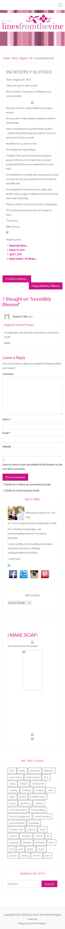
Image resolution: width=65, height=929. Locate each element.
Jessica (13, 835)
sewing (24, 855)
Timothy (37, 855)
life (48, 835)
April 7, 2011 (15, 254)
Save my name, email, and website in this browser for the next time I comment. (32, 466)
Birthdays (49, 770)
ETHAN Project (38, 796)
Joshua (38, 835)
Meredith (40, 842)
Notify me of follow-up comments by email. (28, 484)
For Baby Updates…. (17, 279)
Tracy (9, 79)
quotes (30, 849)
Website (6, 446)
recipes (13, 855)
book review (16, 777)
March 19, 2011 (17, 250)
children (24, 783)
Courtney (26, 790)
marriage (14, 842)
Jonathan (26, 835)
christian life (38, 783)
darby (12, 796)
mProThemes (38, 923)
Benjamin (35, 770)
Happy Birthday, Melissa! (45, 286)
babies (22, 770)
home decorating (18, 809)
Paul (12, 849)
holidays (38, 803)
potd (20, 849)
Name (6, 419)
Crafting (39, 790)
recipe (41, 849)
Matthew (27, 842)
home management (20, 816)
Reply (7, 343)
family (13, 803)
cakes (13, 783)
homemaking (38, 809)
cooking (14, 790)
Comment (7, 374)
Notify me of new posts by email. (22, 490)
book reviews (33, 777)
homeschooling (42, 816)
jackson (31, 829)
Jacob (43, 829)
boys (46, 777)
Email (6, 433)
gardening (25, 803)
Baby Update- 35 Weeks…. (23, 258)
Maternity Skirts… (18, 245)
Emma (22, 796)
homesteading (17, 822)
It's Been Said (16, 829)
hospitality (34, 822)
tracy (47, 855)
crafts (50, 790)
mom (51, 842)
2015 (12, 770)
